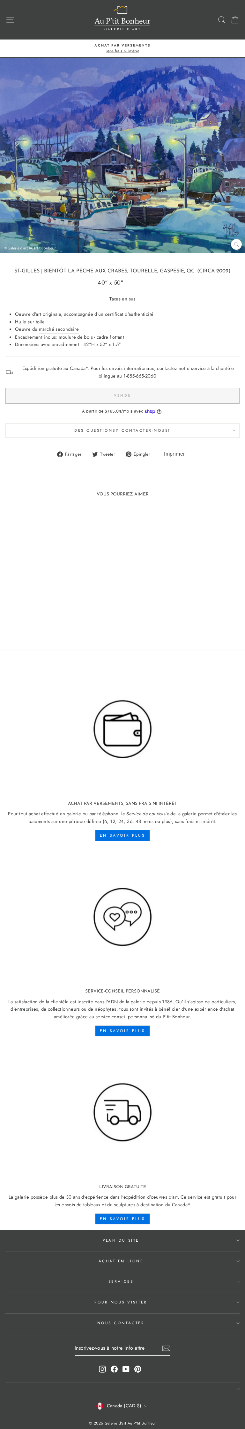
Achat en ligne (121, 1261)
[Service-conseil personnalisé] (122, 917)
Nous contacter (121, 1322)
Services (120, 1281)
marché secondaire (59, 329)
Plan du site (121, 1240)
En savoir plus (122, 835)
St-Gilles (27, 271)
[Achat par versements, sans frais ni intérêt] (122, 729)
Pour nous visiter (120, 1302)
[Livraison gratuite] (122, 1112)
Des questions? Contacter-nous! (122, 430)
